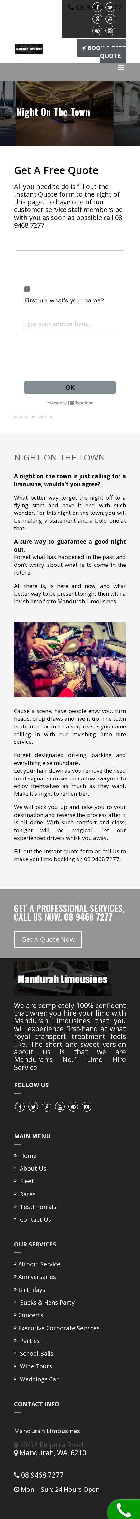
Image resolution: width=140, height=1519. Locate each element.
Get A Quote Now (48, 939)
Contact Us (34, 1219)
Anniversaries (37, 1277)
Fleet (25, 1181)
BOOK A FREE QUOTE (106, 52)
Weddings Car (38, 1379)
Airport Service (39, 1264)
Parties (29, 1341)
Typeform (44, 416)
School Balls (35, 1353)
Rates (26, 1194)
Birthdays (31, 1290)
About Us (31, 1168)
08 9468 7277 (41, 1475)
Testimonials (36, 1207)
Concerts (30, 1315)
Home (26, 1156)
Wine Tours (35, 1366)
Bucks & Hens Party (46, 1302)
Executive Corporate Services (59, 1328)
